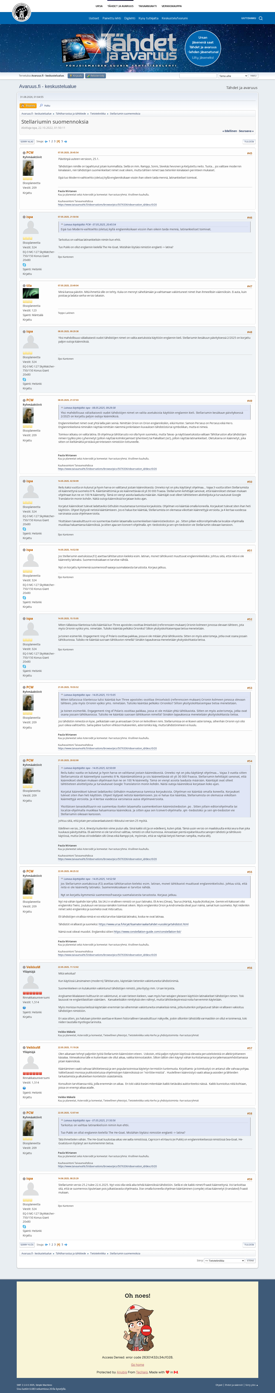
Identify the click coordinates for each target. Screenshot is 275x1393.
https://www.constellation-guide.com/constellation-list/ (147, 931)
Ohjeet (219, 1384)
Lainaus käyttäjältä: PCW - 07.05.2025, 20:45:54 (90, 224)
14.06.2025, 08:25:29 (68, 1178)
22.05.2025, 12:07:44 (68, 1112)
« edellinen (229, 131)
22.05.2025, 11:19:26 (68, 1047)
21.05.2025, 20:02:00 (68, 760)
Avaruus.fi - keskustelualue (47, 86)
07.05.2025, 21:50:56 (68, 216)
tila (29, 285)
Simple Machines (44, 1385)
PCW (29, 152)
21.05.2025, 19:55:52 (68, 687)
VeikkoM (33, 967)
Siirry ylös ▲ (251, 1384)
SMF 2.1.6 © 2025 (25, 1385)
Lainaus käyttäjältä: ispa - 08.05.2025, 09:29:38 (90, 407)
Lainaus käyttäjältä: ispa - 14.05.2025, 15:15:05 (90, 695)
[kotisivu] (24, 1007)
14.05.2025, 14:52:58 (68, 549)
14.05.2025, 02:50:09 (68, 480)
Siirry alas (27, 141)
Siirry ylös (27, 1244)
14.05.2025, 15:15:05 (68, 618)
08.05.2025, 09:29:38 (68, 331)
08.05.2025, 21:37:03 (68, 399)
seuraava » (246, 131)
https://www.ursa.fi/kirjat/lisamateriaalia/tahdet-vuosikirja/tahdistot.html (143, 924)
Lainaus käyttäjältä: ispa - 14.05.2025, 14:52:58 (90, 879)
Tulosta (249, 141)
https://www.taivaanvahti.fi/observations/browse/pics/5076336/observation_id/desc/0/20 (107, 204)
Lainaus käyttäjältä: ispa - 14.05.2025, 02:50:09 (90, 768)
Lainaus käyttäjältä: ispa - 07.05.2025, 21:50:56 (90, 1120)
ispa (29, 217)
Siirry (200, 1260)
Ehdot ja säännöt (234, 1384)
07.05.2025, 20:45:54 (68, 152)
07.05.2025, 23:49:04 (68, 285)
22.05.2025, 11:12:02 (68, 966)
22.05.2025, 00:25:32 (68, 871)
